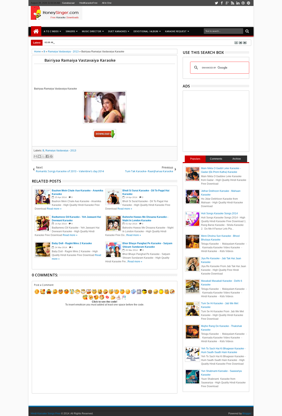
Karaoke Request (176, 31)
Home (36, 31)
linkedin (238, 3)
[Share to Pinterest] (51, 156)
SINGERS (70, 31)
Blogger (246, 413)
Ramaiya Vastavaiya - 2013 (60, 150)
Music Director (91, 31)
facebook (221, 3)
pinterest (248, 3)
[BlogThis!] (39, 156)
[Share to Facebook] (47, 156)
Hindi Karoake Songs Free (45, 413)
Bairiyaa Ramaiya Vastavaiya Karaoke (80, 60)
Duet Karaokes (117, 31)
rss (232, 3)
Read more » (54, 208)
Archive (236, 158)
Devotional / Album (146, 31)
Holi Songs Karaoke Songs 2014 (219, 213)
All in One (106, 3)
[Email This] (35, 156)
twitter (216, 3)
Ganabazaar (68, 3)
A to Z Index (51, 31)
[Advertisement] (189, 16)
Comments (216, 158)
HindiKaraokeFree (88, 3)
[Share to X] (43, 156)
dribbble (243, 3)
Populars (195, 158)
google (227, 3)
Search (246, 31)
